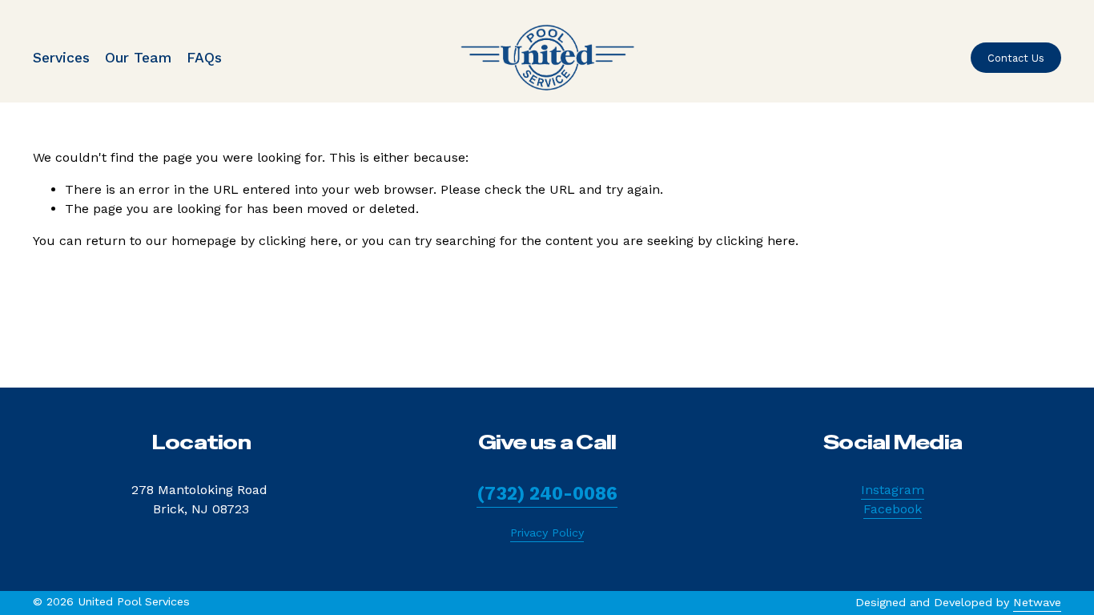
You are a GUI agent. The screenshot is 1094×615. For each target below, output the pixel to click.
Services (61, 58)
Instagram (892, 489)
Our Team (138, 58)
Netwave (1037, 602)
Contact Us (1015, 58)
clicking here (298, 240)
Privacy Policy (547, 532)
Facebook (892, 509)
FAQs (204, 58)
